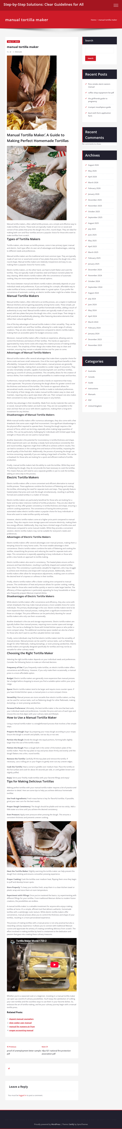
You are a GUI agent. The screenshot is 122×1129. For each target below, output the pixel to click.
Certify (71, 1124)
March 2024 (93, 322)
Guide (90, 382)
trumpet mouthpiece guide (99, 107)
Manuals (18, 52)
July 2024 (92, 298)
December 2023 (95, 339)
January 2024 (93, 333)
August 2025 (93, 223)
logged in (22, 1095)
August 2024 (93, 293)
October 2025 (94, 211)
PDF (90, 400)
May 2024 (92, 310)
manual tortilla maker (107, 20)
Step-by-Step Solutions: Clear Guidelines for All (44, 4)
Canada (91, 377)
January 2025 (93, 264)
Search (89, 40)
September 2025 (95, 217)
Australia (92, 371)
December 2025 (95, 200)
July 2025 (92, 229)
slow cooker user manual (20, 1023)
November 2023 (95, 345)
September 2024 (95, 287)
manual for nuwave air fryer (22, 1026)
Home (93, 20)
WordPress (55, 1124)
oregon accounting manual (21, 1030)
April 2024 (92, 316)
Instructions (93, 388)
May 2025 (92, 240)
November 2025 (95, 205)
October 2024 (94, 281)
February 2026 (94, 188)
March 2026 (93, 182)
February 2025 (94, 258)
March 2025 (93, 252)
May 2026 (92, 171)
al (10, 52)
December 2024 (95, 269)
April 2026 (92, 176)
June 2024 (92, 304)
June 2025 (92, 235)
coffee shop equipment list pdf (101, 92)
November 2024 (95, 275)
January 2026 (93, 194)
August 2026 (93, 165)
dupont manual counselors (21, 1019)
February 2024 (94, 328)
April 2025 (92, 246)
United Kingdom (95, 406)
